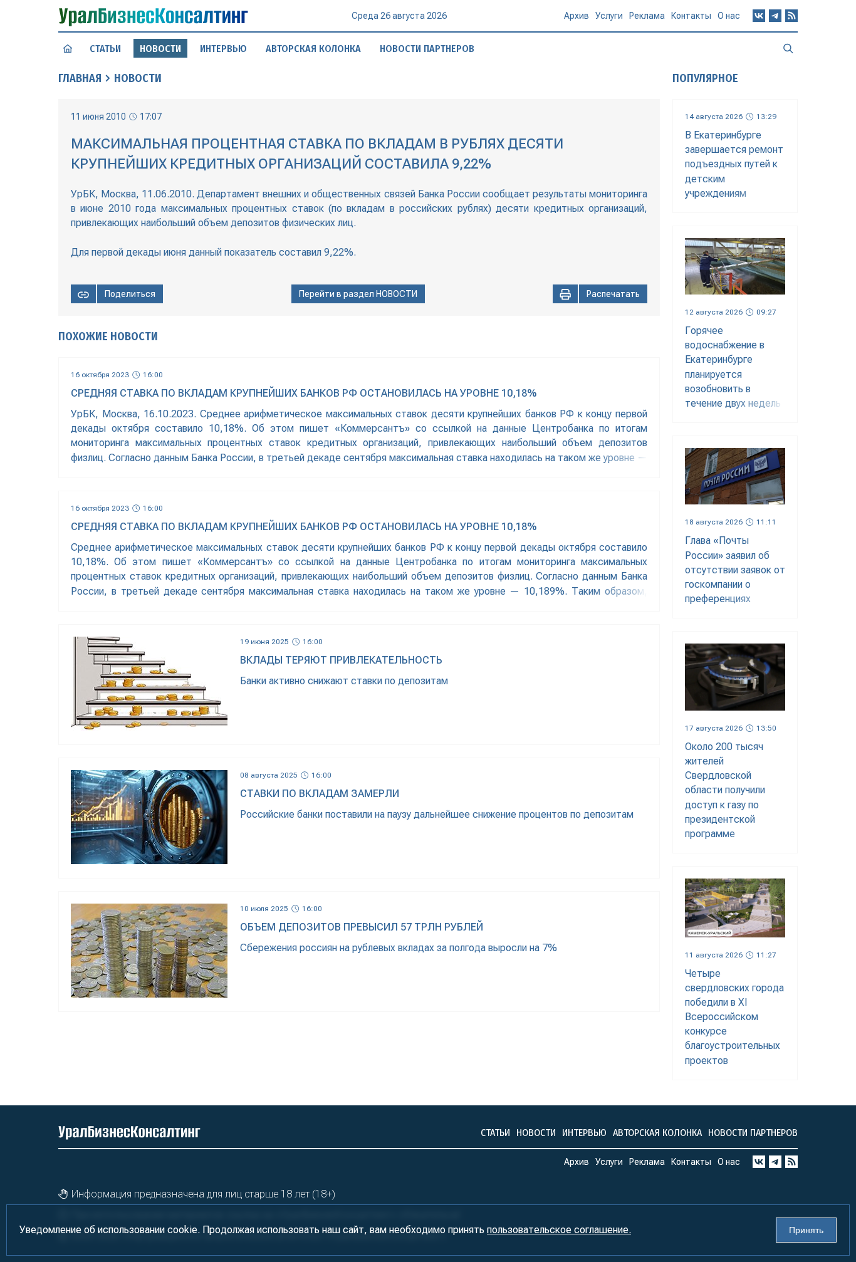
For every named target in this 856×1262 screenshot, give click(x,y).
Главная (80, 78)
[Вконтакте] (759, 15)
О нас (729, 16)
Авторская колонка (313, 49)
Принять (806, 1230)
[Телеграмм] (775, 15)
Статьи (105, 49)
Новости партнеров (427, 49)
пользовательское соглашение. (559, 1230)
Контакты (691, 16)
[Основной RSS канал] (791, 15)
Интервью (223, 49)
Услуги (609, 16)
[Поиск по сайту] (788, 48)
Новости (138, 78)
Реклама (647, 16)
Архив (576, 16)
